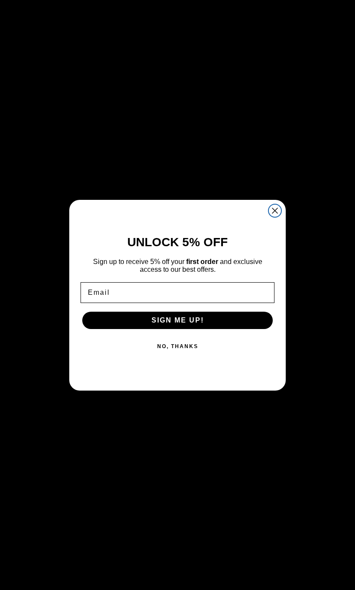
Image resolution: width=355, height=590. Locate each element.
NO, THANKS (177, 346)
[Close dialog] (274, 210)
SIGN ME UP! (178, 320)
